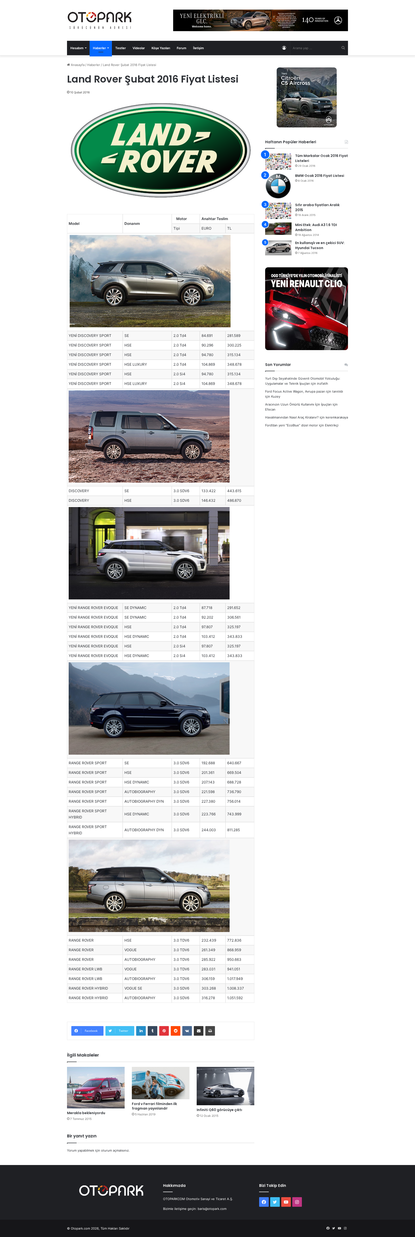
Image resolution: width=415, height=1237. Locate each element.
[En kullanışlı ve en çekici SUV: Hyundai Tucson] (278, 247)
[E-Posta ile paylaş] (198, 1031)
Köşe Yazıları (161, 48)
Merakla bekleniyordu (86, 1113)
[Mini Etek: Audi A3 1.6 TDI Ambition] (278, 228)
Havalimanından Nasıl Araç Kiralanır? (292, 417)
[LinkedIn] (141, 1031)
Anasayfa (77, 65)
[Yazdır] (210, 1031)
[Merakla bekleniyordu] (96, 1087)
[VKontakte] (187, 1031)
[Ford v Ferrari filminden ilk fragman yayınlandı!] (160, 1083)
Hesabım (77, 48)
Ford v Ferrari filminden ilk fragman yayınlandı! (154, 1106)
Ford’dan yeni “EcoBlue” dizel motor (291, 425)
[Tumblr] (152, 1031)
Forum (181, 48)
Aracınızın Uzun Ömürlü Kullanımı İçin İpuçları (298, 404)
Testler (120, 48)
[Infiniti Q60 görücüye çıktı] (225, 1086)
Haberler (99, 48)
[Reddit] (175, 1031)
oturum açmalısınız (115, 1150)
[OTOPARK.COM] (99, 20)
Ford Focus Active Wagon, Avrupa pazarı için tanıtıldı (304, 391)
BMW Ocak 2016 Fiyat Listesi (319, 175)
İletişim (198, 48)
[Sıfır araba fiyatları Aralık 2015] (278, 211)
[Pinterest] (164, 1031)
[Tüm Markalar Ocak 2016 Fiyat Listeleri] (278, 161)
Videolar (139, 48)
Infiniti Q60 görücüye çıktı (219, 1109)
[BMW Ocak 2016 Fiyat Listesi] (278, 186)
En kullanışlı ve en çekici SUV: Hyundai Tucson (320, 245)
